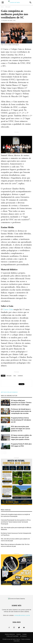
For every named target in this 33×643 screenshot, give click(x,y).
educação (9, 375)
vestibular (20, 375)
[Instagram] (14, 627)
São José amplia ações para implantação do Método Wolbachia (16, 528)
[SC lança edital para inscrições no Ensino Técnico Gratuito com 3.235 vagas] (5, 402)
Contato (24, 634)
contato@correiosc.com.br (22, 615)
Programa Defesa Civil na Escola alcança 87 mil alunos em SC (21, 420)
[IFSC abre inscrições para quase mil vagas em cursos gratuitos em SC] (5, 429)
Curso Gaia (8, 309)
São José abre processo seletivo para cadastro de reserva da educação (15, 539)
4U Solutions (23, 636)
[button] (30, 2)
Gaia (14, 375)
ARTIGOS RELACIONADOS (9, 392)
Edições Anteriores (10, 634)
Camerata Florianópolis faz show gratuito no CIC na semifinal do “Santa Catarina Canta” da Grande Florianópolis (16, 522)
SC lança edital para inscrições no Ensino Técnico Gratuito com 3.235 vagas (21, 402)
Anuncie (18, 634)
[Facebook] (9, 627)
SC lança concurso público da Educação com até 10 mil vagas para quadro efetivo (21, 437)
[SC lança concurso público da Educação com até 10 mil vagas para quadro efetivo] (5, 437)
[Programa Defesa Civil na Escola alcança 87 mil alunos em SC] (5, 420)
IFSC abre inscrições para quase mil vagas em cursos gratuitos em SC (20, 429)
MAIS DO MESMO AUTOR (9, 395)
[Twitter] (19, 627)
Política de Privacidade (12, 636)
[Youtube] (24, 627)
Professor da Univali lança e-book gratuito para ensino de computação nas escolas (21, 411)
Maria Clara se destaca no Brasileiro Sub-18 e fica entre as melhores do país (15, 545)
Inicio (2, 7)
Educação (3, 404)
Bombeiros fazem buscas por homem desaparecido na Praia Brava (16, 534)
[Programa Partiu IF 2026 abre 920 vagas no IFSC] (5, 446)
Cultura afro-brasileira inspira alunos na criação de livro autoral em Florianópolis (15, 515)
